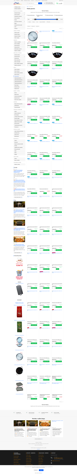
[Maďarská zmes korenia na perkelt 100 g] (19, 311)
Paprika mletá (16, 94)
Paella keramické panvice (18, 83)
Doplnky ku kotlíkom (17, 36)
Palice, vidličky (40, 458)
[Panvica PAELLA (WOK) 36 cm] (57, 146)
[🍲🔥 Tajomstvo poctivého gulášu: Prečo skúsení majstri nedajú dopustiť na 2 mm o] (19, 204)
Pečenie (15, 19)
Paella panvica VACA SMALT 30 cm (32, 321)
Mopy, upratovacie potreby (18, 103)
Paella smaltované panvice (18, 79)
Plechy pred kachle (17, 149)
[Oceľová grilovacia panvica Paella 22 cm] (32, 201)
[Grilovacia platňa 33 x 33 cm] (19, 386)
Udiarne (15, 140)
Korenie (15, 92)
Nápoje (15, 23)
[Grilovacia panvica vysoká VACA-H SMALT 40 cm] (57, 369)
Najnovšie (29, 26)
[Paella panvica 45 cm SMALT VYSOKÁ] (57, 91)
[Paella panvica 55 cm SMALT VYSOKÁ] (45, 110)
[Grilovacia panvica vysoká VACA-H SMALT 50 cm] (32, 388)
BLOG (14, 0)
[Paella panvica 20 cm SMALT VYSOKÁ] (32, 55)
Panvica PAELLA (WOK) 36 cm (56, 152)
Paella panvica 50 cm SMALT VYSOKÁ (32, 116)
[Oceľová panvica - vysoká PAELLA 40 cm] (45, 369)
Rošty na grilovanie (41, 456)
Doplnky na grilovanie (17, 65)
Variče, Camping (16, 37)
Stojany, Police (16, 134)
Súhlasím (41, 470)
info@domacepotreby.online (56, 460)
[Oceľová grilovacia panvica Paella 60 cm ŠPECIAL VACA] (57, 388)
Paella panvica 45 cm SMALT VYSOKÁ (57, 98)
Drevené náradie (16, 457)
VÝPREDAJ (22, 0)
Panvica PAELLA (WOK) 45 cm (44, 170)
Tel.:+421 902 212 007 (49, 3)
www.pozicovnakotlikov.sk (19, 394)
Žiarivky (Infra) (16, 136)
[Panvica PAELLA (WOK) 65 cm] (57, 36)
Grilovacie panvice (17, 56)
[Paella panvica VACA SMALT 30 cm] (32, 315)
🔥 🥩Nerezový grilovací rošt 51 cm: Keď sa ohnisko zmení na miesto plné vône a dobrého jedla (19, 229)
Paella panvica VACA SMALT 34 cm (44, 321)
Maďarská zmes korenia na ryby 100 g (19, 320)
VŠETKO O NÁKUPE (37, 0)
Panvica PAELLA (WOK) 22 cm (31, 134)
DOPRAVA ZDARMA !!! (17, 8)
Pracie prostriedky (17, 107)
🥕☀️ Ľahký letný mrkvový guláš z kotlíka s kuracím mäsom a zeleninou (19, 245)
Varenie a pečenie (17, 14)
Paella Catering (16, 74)
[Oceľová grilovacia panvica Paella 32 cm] (57, 220)
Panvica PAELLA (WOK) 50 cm (56, 170)
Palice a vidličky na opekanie (18, 63)
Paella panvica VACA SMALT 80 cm (32, 376)
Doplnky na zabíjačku (17, 50)
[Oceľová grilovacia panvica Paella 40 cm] (32, 258)
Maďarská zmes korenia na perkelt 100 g (19, 305)
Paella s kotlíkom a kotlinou (18, 72)
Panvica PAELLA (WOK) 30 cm (44, 152)
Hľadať (40, 3)
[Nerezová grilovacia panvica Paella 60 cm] (45, 36)
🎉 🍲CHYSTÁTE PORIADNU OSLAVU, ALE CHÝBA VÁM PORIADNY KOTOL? (18, 171)
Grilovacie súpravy (17, 54)
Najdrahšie (37, 26)
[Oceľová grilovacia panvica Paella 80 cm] (45, 296)
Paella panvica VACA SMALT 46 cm (57, 339)
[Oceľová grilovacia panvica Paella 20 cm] (57, 182)
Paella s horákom (17, 69)
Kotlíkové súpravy (17, 34)
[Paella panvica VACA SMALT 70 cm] (57, 351)
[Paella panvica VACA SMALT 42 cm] (45, 333)
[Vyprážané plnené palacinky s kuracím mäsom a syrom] (57, 423)
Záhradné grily (16, 58)
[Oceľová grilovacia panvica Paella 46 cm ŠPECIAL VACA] (45, 388)
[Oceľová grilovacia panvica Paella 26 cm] (57, 201)
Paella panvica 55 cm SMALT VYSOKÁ (45, 116)
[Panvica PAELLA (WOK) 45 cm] (45, 164)
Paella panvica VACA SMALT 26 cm (57, 302)
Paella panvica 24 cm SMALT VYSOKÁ (57, 61)
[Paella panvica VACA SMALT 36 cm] (57, 315)
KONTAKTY (32, 0)
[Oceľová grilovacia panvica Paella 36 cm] (45, 239)
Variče (15, 26)
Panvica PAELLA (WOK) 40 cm (31, 170)
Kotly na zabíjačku (28, 456)
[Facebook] (52, 463)
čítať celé (23, 186)
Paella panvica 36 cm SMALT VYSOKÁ (32, 98)
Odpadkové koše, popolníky (18, 147)
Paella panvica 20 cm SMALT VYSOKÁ (32, 61)
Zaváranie (15, 28)
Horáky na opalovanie (17, 113)
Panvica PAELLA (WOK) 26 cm (56, 134)
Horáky (15, 111)
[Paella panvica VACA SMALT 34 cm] (45, 315)
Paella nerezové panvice (18, 81)
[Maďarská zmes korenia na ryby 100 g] (19, 326)
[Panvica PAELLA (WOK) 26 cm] (57, 128)
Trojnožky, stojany (28, 463)
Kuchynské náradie (16, 456)
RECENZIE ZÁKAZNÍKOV (44, 0)
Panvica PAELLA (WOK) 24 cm (44, 134)
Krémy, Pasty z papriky (17, 99)
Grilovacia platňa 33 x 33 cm (19, 380)
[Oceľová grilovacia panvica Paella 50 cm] (32, 36)
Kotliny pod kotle (17, 45)
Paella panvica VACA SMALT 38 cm (32, 339)
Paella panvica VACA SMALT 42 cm (19, 364)
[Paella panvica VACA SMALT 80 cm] (32, 369)
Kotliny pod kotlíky (28, 461)
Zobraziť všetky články (17, 252)
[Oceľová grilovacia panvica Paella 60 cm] (45, 277)
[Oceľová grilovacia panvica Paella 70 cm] (32, 296)
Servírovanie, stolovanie (17, 464)
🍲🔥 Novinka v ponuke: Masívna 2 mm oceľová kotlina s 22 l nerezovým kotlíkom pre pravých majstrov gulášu (19, 181)
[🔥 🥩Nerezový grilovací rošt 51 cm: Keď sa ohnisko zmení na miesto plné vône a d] (19, 222)
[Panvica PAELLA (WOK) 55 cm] (32, 182)
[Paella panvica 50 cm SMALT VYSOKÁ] (32, 110)
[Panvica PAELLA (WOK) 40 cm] (32, 164)
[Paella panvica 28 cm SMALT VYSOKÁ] (45, 73)
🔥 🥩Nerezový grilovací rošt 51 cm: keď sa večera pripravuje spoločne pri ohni (19, 190)
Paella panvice (17, 76)
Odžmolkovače (16, 105)
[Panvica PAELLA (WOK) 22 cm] (32, 128)
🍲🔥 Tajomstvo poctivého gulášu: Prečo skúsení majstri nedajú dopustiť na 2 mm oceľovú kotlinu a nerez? (19, 211)
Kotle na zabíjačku (17, 43)
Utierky (15, 158)
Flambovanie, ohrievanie (18, 16)
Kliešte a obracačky (17, 61)
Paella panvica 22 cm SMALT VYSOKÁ (45, 61)
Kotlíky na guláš (16, 32)
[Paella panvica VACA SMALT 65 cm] (45, 351)
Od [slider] (35, 19)
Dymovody (16, 142)
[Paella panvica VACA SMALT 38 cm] (32, 333)
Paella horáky (16, 85)
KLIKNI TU (38, 449)
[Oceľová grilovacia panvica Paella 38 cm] (57, 239)
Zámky (15, 152)
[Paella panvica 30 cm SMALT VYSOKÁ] (57, 73)
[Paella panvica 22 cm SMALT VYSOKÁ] (45, 55)
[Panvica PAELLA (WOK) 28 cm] (19, 341)
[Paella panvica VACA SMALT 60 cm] (32, 351)
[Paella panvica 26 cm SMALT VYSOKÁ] (32, 73)
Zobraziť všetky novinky (17, 197)
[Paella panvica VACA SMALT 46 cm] (57, 333)
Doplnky (15, 154)
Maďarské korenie (19, 303)
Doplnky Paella (16, 88)
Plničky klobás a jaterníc (29, 464)
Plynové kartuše (16, 123)
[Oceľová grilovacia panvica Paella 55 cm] (32, 277)
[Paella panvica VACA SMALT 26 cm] (57, 296)
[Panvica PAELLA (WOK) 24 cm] (45, 128)
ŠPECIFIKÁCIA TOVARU (27, 0)
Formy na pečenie (17, 18)
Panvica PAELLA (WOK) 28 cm (19, 335)
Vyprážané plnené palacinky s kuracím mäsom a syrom (57, 429)
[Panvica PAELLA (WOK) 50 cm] (57, 164)
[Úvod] (20, 3)
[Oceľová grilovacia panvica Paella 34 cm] (32, 239)
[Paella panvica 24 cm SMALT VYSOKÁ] (57, 55)
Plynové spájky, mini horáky (18, 120)
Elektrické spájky (16, 118)
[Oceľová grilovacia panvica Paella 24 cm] (19, 356)
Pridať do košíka (33, 47)
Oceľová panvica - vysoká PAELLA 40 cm (45, 376)
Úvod (27, 6)
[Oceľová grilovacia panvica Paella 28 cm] (32, 220)
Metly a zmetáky (16, 160)
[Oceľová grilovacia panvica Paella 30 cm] (45, 220)
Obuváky (15, 145)
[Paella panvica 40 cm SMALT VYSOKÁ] (45, 91)
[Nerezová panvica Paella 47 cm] (45, 182)
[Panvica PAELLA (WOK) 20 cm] (57, 110)
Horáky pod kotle (17, 47)
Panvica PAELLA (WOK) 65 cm (56, 42)
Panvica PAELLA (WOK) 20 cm (56, 116)
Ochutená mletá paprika (18, 96)
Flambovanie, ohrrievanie (17, 459)
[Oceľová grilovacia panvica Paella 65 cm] (57, 277)
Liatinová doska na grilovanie (19, 283)
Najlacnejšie (33, 26)
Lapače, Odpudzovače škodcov (18, 131)
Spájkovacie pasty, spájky (18, 121)
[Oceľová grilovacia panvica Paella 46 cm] (57, 258)
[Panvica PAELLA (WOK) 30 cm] (45, 146)
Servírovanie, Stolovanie (18, 21)
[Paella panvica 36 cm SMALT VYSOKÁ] (32, 91)
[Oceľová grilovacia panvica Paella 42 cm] (45, 258)
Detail (57, 119)
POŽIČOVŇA (17, 0)
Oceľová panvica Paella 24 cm (19, 350)
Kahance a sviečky (17, 164)
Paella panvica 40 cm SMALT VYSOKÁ (45, 98)
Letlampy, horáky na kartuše (18, 116)
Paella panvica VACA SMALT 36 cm (57, 321)
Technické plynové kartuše (18, 125)
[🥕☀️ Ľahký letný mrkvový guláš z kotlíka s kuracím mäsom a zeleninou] (19, 239)
